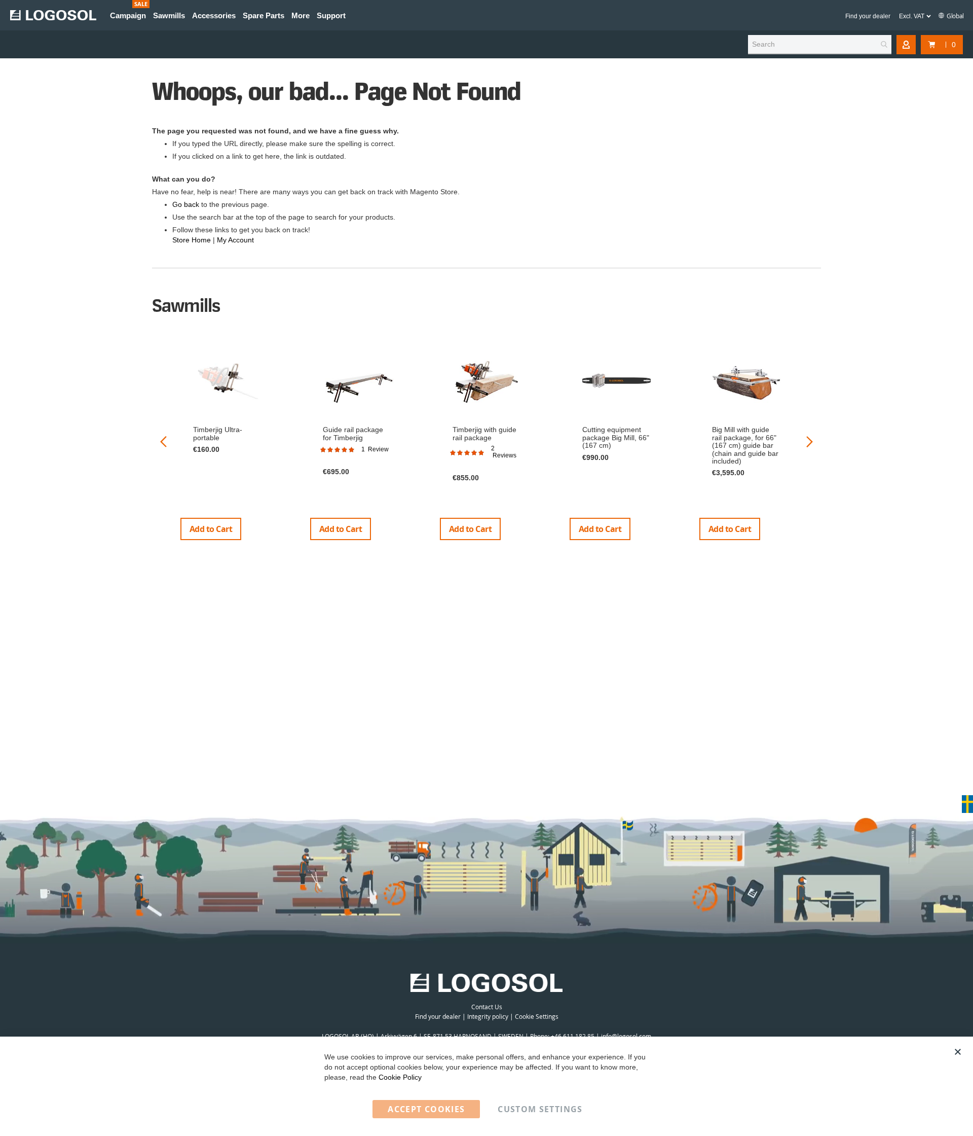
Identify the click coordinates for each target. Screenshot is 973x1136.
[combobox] (819, 44)
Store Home (191, 240)
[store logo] (53, 15)
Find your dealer (867, 16)
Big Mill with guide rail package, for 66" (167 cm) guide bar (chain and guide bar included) (745, 445)
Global (955, 16)
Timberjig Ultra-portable (217, 433)
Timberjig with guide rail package (484, 433)
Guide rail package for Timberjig (353, 433)
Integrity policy (487, 1016)
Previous (163, 441)
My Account (235, 240)
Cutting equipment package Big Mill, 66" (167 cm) (615, 437)
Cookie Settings (536, 1016)
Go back (185, 204)
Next (809, 441)
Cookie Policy (400, 1077)
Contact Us (486, 1007)
